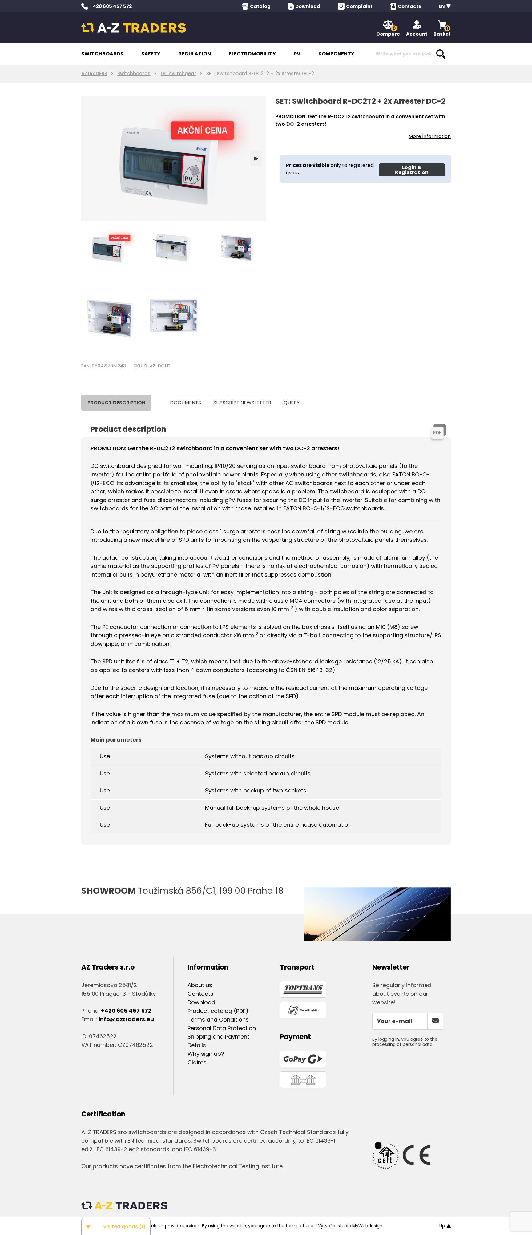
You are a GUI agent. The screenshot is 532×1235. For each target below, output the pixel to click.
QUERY (292, 402)
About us (199, 985)
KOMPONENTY (336, 53)
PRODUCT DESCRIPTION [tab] (116, 402)
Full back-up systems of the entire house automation (278, 824)
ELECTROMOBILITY (252, 53)
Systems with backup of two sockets (255, 790)
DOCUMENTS (185, 402)
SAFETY (150, 53)
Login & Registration (412, 170)
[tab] (157, 403)
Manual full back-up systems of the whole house (272, 808)
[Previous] (91, 159)
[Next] (256, 159)
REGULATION (194, 53)
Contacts (200, 994)
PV (297, 53)
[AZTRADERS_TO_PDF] (438, 431)
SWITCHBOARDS (102, 53)
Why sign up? (205, 1054)
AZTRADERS (94, 73)
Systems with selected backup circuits (258, 773)
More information (430, 136)
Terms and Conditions (218, 1019)
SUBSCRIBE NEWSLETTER (242, 402)
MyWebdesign (367, 1226)
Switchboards (134, 73)
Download (201, 1002)
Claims (197, 1062)
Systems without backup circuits (250, 756)
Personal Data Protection (221, 1028)
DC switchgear (178, 73)
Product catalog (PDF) (217, 1011)
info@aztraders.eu (126, 1019)
